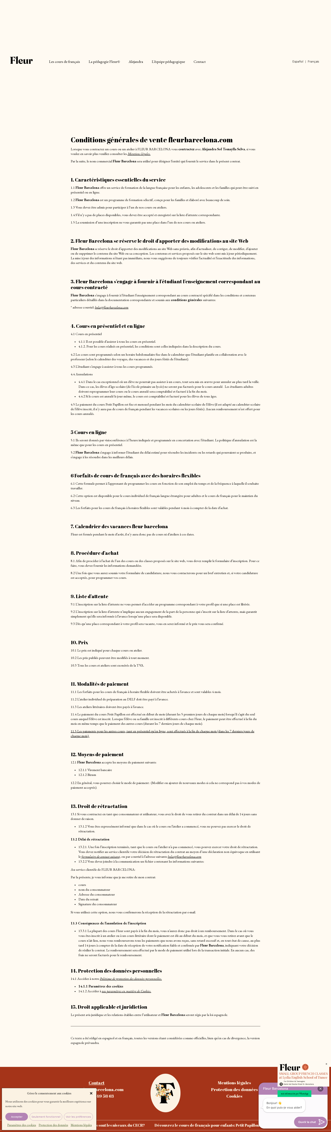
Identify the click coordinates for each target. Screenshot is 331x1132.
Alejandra (136, 61)
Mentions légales (81, 1125)
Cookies (234, 1096)
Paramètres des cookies (21, 1125)
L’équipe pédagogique (168, 61)
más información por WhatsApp (294, 1093)
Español (297, 61)
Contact (200, 61)
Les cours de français (64, 61)
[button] (91, 1093)
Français (313, 61)
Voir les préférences (78, 1116)
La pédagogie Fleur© (104, 61)
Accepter (16, 1116)
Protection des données (53, 1125)
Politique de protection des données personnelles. (131, 978)
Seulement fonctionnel (46, 1116)
